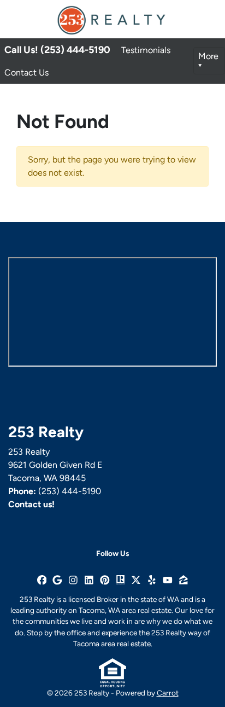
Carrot (168, 692)
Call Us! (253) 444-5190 (57, 50)
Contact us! (31, 504)
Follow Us (112, 553)
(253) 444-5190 (69, 491)
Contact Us (26, 72)
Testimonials (145, 50)
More (208, 56)
